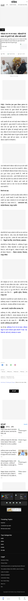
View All (25, 424)
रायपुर (3, 29)
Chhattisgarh (8, 382)
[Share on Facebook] (2, 365)
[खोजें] (27, 2)
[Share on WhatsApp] (11, 365)
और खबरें (14, 391)
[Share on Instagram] (15, 365)
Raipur (13, 382)
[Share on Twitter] (6, 365)
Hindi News (3, 382)
